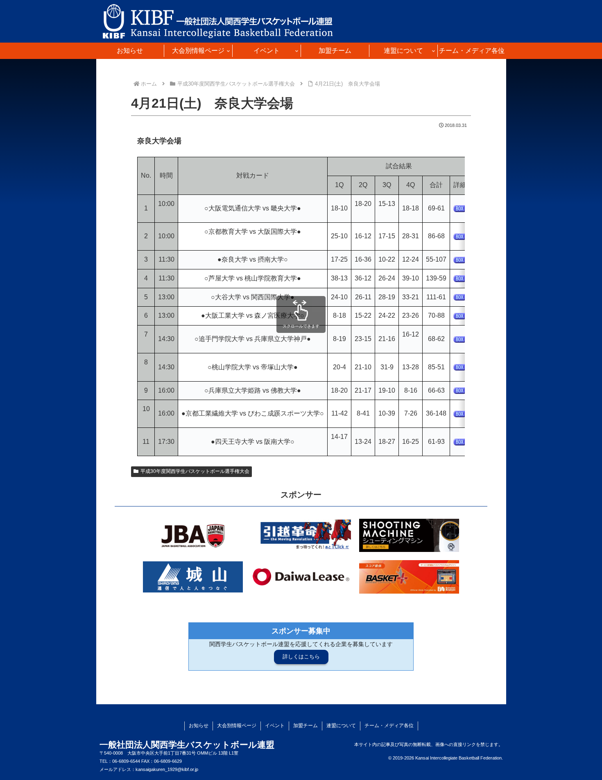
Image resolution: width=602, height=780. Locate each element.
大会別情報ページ (236, 725)
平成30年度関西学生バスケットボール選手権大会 (194, 471)
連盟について (341, 725)
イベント (275, 725)
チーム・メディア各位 (389, 725)
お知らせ (198, 725)
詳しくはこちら (301, 656)
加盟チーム (305, 725)
